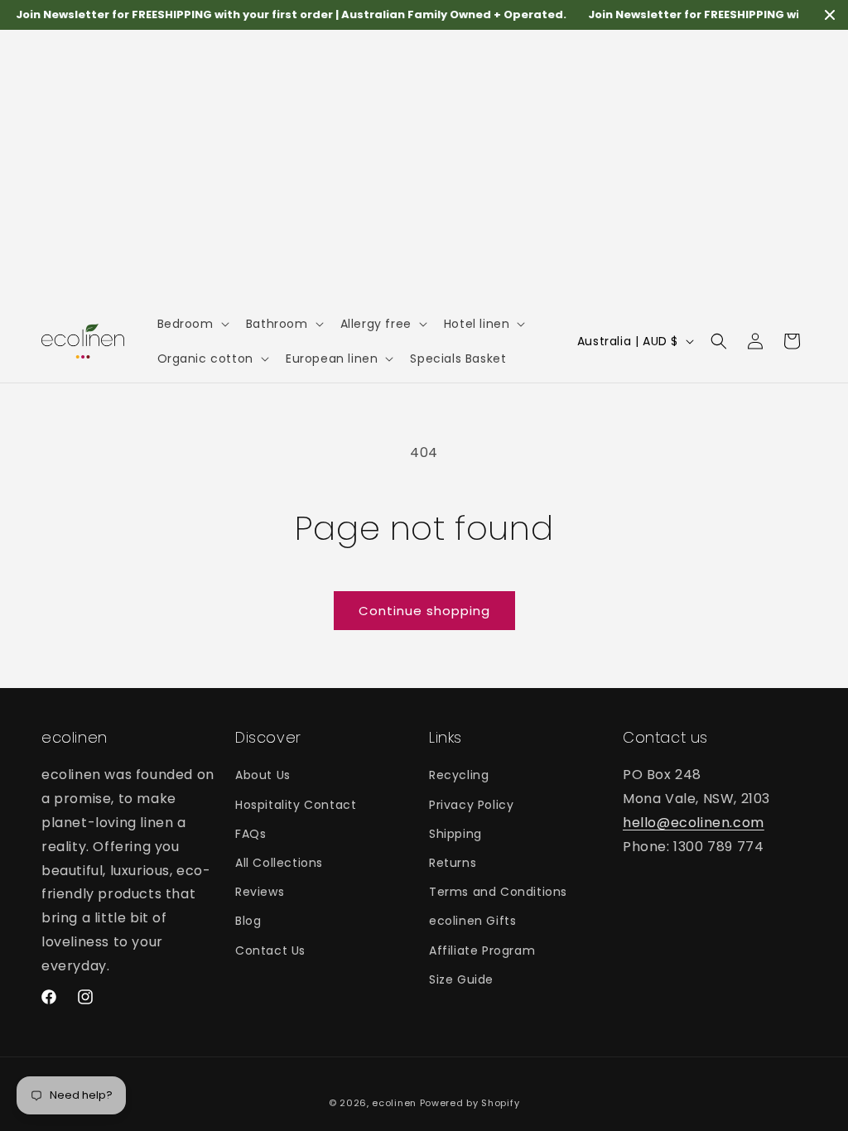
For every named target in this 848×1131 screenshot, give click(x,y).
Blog (248, 920)
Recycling (459, 775)
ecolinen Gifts (472, 920)
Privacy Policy (471, 805)
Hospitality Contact (295, 805)
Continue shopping (424, 610)
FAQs (250, 833)
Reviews (259, 891)
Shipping (455, 833)
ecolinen (394, 1102)
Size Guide (461, 979)
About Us (263, 775)
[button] (191, 323)
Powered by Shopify (470, 1102)
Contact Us (270, 950)
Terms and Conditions (498, 891)
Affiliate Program (482, 950)
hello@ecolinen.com (693, 822)
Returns (452, 862)
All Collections (279, 862)
